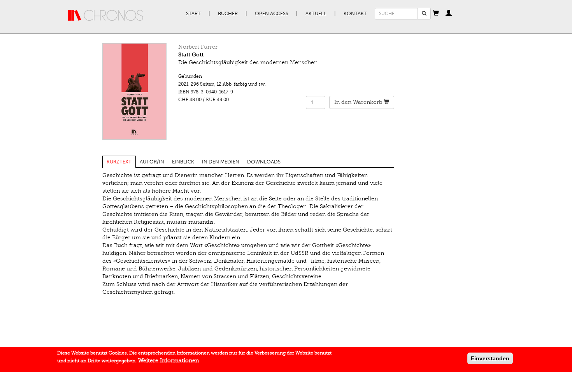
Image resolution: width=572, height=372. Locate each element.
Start (193, 13)
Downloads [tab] (264, 162)
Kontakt (355, 13)
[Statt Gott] (134, 91)
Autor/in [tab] (152, 162)
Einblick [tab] (183, 162)
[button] (436, 13)
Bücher (228, 13)
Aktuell (315, 13)
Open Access (271, 13)
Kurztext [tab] (119, 162)
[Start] (105, 15)
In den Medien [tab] (220, 162)
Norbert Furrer (198, 47)
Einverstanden (490, 358)
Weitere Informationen (168, 360)
